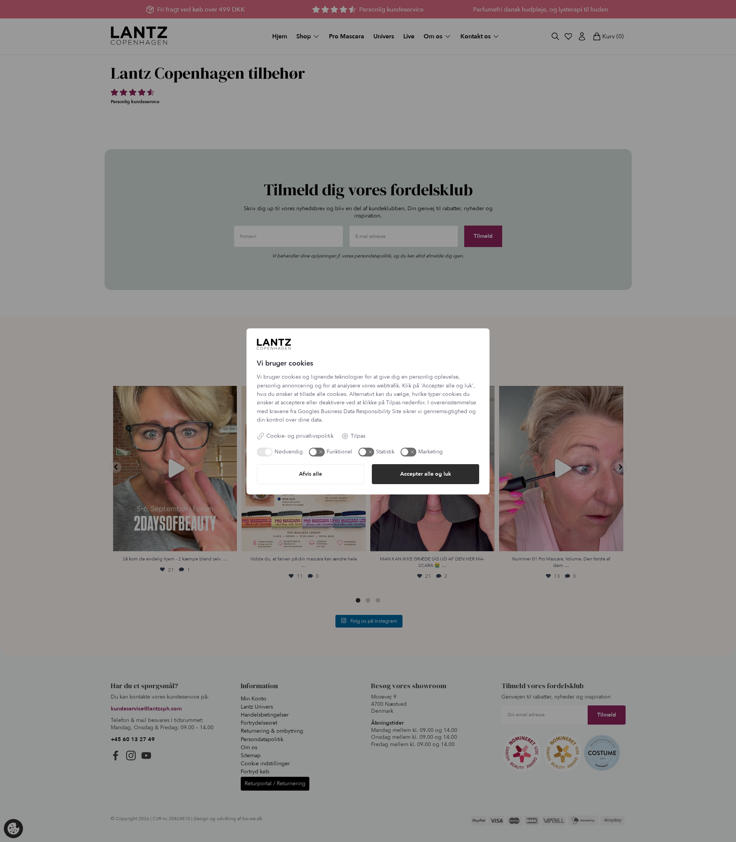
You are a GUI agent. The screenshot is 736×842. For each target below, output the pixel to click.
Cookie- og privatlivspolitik (300, 436)
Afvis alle (310, 474)
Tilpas (358, 436)
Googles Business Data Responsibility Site (349, 411)
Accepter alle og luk (425, 474)
